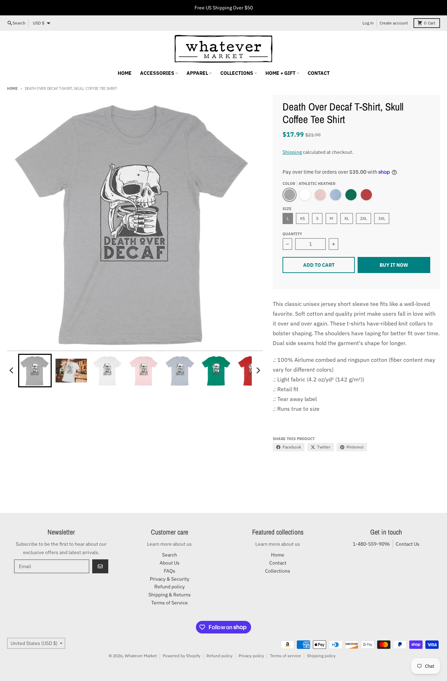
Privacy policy (251, 655)
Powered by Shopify (181, 655)
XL (346, 218)
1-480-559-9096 (371, 544)
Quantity (292, 233)
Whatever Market (141, 655)
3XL (381, 218)
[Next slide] (258, 371)
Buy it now (394, 265)
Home (12, 88)
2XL (363, 218)
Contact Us (407, 544)
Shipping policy (321, 655)
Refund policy (219, 655)
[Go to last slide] (12, 371)
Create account (394, 23)
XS (302, 218)
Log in (368, 23)
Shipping (292, 152)
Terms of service (285, 655)
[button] (35, 370)
